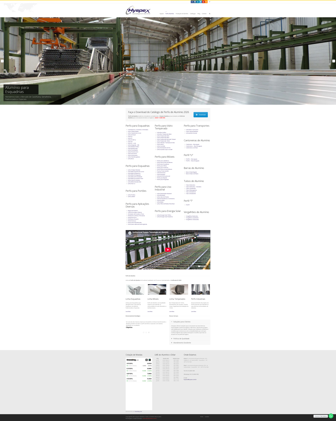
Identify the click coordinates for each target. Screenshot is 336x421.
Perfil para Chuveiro (133, 219)
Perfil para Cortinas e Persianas (136, 215)
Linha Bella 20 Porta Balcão (135, 177)
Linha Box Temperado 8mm (164, 134)
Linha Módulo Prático (133, 146)
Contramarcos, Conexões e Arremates (138, 129)
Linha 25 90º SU (132, 140)
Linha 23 (130, 136)
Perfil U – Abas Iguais (191, 159)
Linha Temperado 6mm (163, 136)
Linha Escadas (161, 200)
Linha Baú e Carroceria (192, 129)
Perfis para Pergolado (163, 179)
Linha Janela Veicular (191, 133)
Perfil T (188, 205)
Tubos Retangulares (191, 190)
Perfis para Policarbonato (135, 222)
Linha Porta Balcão (133, 150)
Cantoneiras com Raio (192, 148)
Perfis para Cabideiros (163, 161)
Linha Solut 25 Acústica (134, 180)
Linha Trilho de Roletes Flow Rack (166, 204)
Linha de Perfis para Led (163, 176)
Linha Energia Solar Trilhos (164, 215)
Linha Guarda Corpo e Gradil (164, 149)
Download (202, 115)
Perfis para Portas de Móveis (165, 162)
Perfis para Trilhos (162, 166)
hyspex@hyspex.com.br (190, 379)
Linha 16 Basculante (133, 131)
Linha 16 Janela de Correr (134, 133)
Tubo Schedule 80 (191, 193)
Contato (207, 416)
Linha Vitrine (160, 144)
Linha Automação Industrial (164, 193)
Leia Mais (128, 311)
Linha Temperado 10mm (163, 141)
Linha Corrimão (161, 146)
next (333, 61)
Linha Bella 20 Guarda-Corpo (135, 178)
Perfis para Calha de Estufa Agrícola (137, 224)
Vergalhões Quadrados (192, 218)
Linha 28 (130, 141)
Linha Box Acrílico (161, 132)
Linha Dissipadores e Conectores (166, 198)
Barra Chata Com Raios (192, 173)
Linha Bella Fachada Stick (134, 182)
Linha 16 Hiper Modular (134, 170)
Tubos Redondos (190, 185)
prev (2, 61)
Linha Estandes (161, 174)
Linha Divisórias (161, 172)
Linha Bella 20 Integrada (134, 175)
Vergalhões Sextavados (192, 219)
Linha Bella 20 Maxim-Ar (134, 173)
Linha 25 (130, 138)
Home (201, 416)
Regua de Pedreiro (133, 210)
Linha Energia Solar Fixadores (165, 216)
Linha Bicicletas (161, 195)
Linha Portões (131, 195)
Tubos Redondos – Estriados (193, 187)
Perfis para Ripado (162, 178)
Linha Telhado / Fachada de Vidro (166, 142)
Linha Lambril (131, 196)
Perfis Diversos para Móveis (164, 169)
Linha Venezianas (132, 155)
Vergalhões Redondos (192, 216)
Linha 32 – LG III (132, 143)
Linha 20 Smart (132, 135)
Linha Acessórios (132, 153)
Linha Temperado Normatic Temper (166, 139)
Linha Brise (131, 158)
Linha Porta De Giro (133, 152)
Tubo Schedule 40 (191, 192)
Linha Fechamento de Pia (163, 148)
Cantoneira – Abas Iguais (192, 144)
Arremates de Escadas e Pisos (136, 214)
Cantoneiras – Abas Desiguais (194, 146)
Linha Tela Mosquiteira (134, 157)
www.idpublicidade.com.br (150, 418)
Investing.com (138, 411)
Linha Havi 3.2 (131, 183)
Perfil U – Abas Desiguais (192, 161)
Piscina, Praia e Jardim (163, 171)
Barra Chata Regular (191, 172)
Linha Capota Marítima (192, 131)
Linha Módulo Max (133, 148)
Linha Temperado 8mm (163, 137)
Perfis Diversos (132, 221)
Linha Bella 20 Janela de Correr (136, 171)
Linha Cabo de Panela (163, 197)
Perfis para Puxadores (163, 164)
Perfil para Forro (132, 217)
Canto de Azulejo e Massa (135, 212)
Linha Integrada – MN (133, 145)
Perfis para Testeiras (162, 167)
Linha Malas (160, 202)
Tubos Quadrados (191, 188)
